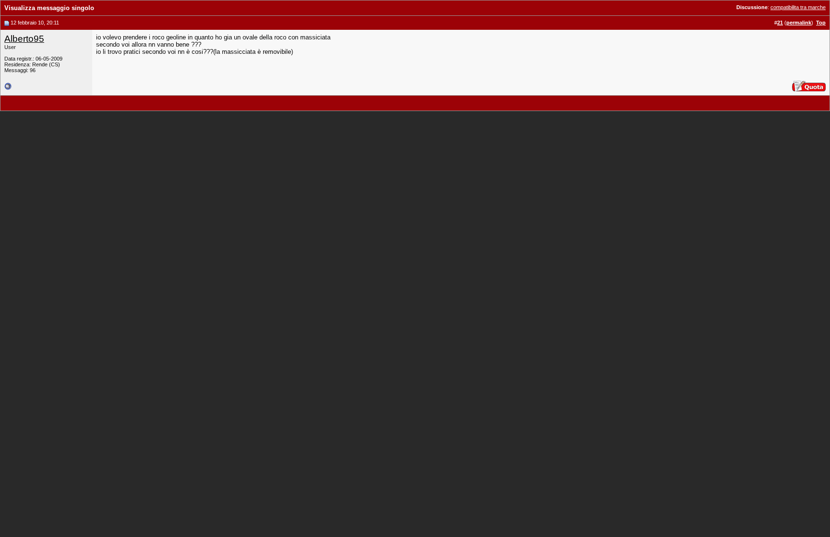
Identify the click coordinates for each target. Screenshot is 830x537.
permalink (798, 22)
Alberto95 (24, 39)
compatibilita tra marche (798, 7)
